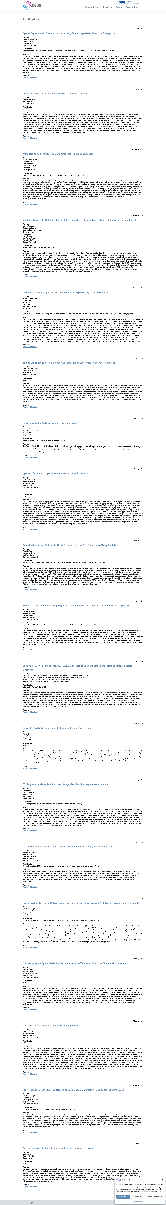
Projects (107, 7)
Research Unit (92, 7)
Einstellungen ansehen (154, 1197)
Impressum (27, 1203)
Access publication (30, 78)
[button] (162, 1180)
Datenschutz (36, 1203)
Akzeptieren (123, 1197)
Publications (132, 7)
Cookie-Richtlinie (139, 1201)
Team (119, 7)
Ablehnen (138, 1197)
